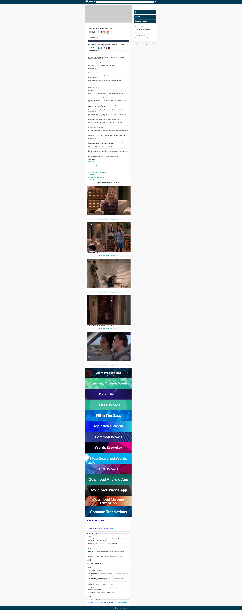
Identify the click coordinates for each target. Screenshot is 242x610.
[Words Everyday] (108, 452)
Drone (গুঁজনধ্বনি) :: (92, 587)
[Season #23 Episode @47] (126, 602)
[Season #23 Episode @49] (123, 602)
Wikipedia (122, 44)
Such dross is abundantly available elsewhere (101, 592)
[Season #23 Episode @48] (125, 602)
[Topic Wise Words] (108, 431)
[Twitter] (102, 48)
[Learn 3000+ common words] (108, 441)
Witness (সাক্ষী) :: (91, 538)
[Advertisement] (108, 14)
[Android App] (108, 484)
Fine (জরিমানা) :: (91, 556)
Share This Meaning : (93, 47)
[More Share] (109, 48)
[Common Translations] (108, 516)
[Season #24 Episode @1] (120, 602)
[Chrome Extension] (108, 505)
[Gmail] (107, 48)
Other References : (92, 44)
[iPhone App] (108, 495)
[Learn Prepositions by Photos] (108, 377)
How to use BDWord (96, 520)
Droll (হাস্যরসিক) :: (91, 583)
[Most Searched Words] (108, 463)
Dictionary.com (107, 44)
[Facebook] (99, 48)
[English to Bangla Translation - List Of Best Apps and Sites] (112, 529)
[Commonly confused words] (108, 388)
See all (89, 567)
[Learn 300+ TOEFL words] (108, 409)
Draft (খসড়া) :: (91, 546)
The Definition (100, 44)
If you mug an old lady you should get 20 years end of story (102, 543)
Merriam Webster (115, 44)
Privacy (145, 44)
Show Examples (108, 90)
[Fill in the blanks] (108, 420)
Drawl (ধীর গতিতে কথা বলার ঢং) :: (94, 573)
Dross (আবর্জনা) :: (91, 592)
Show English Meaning (108, 50)
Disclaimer (150, 44)
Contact (155, 44)
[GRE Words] (108, 473)
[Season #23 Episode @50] (122, 602)
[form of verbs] (108, 399)
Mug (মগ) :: (90, 543)
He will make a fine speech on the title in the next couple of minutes (105, 556)
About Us (141, 44)
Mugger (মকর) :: (91, 551)
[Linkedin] (104, 48)
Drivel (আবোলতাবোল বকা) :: (93, 578)
